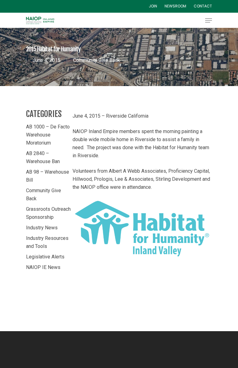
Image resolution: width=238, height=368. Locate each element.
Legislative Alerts (45, 257)
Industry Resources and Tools (47, 242)
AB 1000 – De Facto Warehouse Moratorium (48, 135)
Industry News (42, 228)
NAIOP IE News (43, 267)
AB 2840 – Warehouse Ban (43, 157)
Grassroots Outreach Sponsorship (48, 213)
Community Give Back (96, 60)
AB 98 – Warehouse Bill (47, 176)
